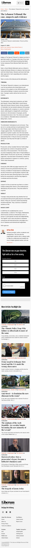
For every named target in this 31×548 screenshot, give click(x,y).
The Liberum (19, 324)
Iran (5, 47)
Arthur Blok (10, 230)
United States (18, 47)
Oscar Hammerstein (21, 484)
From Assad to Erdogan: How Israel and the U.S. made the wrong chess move (14, 364)
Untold (17, 537)
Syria (13, 47)
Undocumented (20, 535)
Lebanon (9, 47)
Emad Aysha (21, 389)
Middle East (4, 535)
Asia (3, 531)
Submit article (19, 519)
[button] (27, 3)
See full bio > (10, 242)
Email (27, 53)
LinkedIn (11, 53)
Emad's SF (13, 389)
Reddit (17, 53)
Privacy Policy (5, 523)
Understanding (11, 358)
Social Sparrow (5, 545)
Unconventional (6, 389)
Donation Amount (6, 258)
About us (4, 521)
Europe (3, 533)
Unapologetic (7, 49)
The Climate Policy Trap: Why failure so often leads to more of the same (14, 330)
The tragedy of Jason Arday (13, 488)
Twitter (22, 53)
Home (2, 9)
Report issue (19, 521)
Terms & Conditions (6, 525)
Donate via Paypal (9, 292)
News (6, 9)
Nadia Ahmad (20, 358)
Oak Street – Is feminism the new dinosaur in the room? (15, 394)
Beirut (2, 47)
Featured (4, 324)
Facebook (4, 53)
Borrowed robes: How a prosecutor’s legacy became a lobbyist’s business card (14, 459)
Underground (19, 533)
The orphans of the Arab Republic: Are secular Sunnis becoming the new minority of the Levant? (14, 426)
